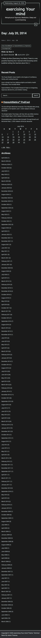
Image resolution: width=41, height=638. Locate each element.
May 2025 (4, 174)
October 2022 (5, 221)
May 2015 (4, 344)
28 (8, 142)
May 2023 (4, 214)
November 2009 (6, 511)
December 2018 (6, 288)
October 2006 (5, 608)
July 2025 (4, 171)
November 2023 (6, 201)
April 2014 (4, 381)
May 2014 (4, 378)
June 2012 (4, 448)
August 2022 (5, 228)
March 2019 (5, 281)
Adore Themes (12, 635)
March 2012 (5, 458)
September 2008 (6, 541)
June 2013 (4, 411)
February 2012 (5, 461)
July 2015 (4, 338)
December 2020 (6, 268)
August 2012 (5, 441)
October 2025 (5, 168)
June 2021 (4, 248)
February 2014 (5, 388)
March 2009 (5, 531)
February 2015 (5, 354)
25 (30, 140)
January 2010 (5, 508)
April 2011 (4, 474)
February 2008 (5, 565)
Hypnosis (27, 45)
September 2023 (6, 208)
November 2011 (6, 468)
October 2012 (5, 434)
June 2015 (4, 341)
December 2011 (6, 464)
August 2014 (5, 368)
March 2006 (5, 621)
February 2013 (5, 424)
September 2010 (6, 491)
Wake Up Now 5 (7, 52)
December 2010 (6, 488)
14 (8, 137)
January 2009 (5, 535)
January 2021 (5, 264)
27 (2, 142)
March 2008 (5, 561)
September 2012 (6, 438)
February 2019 (5, 284)
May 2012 (4, 451)
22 (13, 140)
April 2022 (4, 231)
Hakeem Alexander (8, 55)
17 (24, 137)
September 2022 (6, 224)
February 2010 (5, 504)
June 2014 (4, 374)
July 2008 (4, 548)
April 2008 (4, 558)
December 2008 (6, 538)
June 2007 (4, 581)
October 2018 (5, 294)
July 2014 (4, 371)
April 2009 (4, 528)
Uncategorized (6, 48)
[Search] (35, 24)
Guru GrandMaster (7, 45)
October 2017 (5, 308)
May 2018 (4, 301)
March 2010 (5, 501)
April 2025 (4, 178)
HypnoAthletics (18, 45)
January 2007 (5, 598)
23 (19, 140)
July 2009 (4, 525)
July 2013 (4, 408)
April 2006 (4, 618)
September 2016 (6, 321)
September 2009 (6, 518)
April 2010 (4, 498)
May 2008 (4, 555)
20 (2, 140)
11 (30, 134)
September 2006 (6, 611)
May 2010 (4, 494)
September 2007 (6, 575)
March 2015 (5, 351)
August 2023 (5, 211)
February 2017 (5, 314)
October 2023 (5, 204)
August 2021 (5, 244)
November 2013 (6, 394)
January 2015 (5, 358)
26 (35, 140)
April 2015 (4, 348)
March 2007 (5, 591)
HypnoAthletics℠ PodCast (16, 102)
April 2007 (4, 588)
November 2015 (6, 334)
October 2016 (5, 318)
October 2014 (5, 364)
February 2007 (5, 595)
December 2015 (6, 331)
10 (24, 134)
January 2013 (5, 428)
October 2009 (5, 515)
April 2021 (4, 254)
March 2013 (5, 421)
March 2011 (5, 478)
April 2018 (4, 304)
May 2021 (4, 251)
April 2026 (4, 158)
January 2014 (5, 391)
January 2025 (5, 188)
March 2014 (5, 384)
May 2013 (4, 414)
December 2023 (6, 198)
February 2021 (5, 261)
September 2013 (6, 401)
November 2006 (6, 605)
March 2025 (5, 181)
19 (35, 137)
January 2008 (5, 568)
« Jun (3, 147)
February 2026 (5, 164)
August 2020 (5, 271)
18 (30, 137)
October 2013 (5, 398)
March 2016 (5, 328)
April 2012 (4, 454)
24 (24, 140)
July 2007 (4, 578)
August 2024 (5, 194)
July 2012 (4, 444)
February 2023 (5, 218)
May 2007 (4, 585)
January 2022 (5, 234)
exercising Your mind (20, 11)
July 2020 (4, 274)
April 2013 (4, 418)
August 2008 (5, 545)
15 (13, 137)
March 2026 (5, 161)
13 (2, 137)
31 (24, 142)
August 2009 (5, 521)
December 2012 (6, 431)
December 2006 (6, 601)
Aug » (8, 147)
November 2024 (6, 191)
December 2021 (6, 238)
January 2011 (5, 484)
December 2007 (6, 571)
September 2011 (6, 471)
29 (13, 142)
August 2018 (5, 298)
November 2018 (6, 291)
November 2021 (6, 241)
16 (19, 137)
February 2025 (5, 184)
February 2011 (5, 481)
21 (8, 140)
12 (35, 134)
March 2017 (5, 311)
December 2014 (6, 361)
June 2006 (4, 615)
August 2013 (5, 404)
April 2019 (4, 278)
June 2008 (4, 551)
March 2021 (5, 258)
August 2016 (5, 324)
